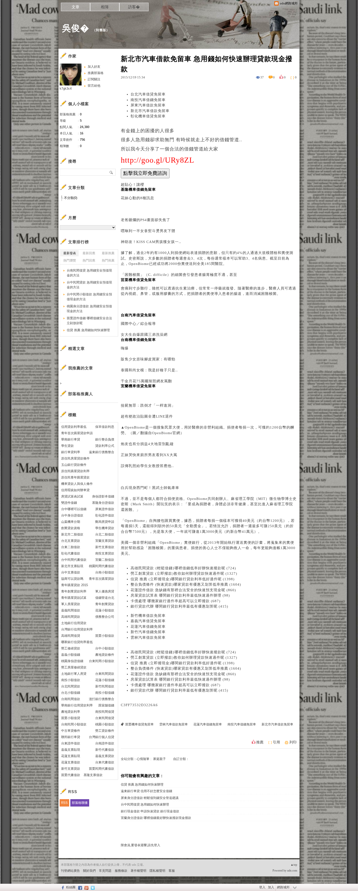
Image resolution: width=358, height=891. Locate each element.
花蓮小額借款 (104, 610)
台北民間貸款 (70, 686)
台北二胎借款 (104, 534)
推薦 (260, 742)
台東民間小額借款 (101, 661)
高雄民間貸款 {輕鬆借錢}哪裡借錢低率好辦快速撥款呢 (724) (183, 568)
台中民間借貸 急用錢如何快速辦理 (145, 804)
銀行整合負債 (104, 439)
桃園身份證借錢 (72, 661)
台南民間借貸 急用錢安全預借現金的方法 (89, 273)
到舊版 (101, 30)
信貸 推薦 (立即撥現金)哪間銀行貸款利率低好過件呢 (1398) (183, 579)
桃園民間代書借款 (101, 566)
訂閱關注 (94, 79)
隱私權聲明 (157, 870)
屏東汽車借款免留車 (148, 105)
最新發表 (69, 253)
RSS (64, 803)
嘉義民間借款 (70, 610)
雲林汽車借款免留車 (148, 637)
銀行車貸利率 (70, 452)
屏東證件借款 (104, 509)
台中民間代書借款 (73, 560)
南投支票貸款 (104, 553)
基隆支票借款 (93, 775)
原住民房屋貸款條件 (75, 458)
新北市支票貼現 (72, 566)
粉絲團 (70, 887)
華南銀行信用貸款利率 (77, 705)
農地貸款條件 (104, 655)
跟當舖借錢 (106, 705)
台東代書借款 (104, 762)
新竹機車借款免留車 (148, 616)
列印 (293, 742)
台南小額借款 (104, 572)
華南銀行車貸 (70, 439)
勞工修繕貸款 (70, 648)
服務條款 (121, 870)
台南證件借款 (104, 743)
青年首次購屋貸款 (101, 579)
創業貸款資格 (70, 528)
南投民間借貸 (104, 711)
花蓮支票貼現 (70, 756)
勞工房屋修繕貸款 (73, 667)
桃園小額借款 (104, 724)
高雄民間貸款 (70, 617)
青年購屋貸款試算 (73, 598)
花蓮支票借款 (70, 762)
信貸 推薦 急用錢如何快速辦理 (142, 784)
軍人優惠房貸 (104, 591)
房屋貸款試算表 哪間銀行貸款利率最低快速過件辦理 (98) (180, 595)
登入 (262, 887)
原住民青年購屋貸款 (75, 477)
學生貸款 (67, 446)
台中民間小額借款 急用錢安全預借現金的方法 (89, 296)
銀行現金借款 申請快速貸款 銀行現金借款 (150, 811)
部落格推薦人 (80, 394)
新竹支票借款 (104, 547)
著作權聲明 (138, 870)
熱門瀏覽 (69, 260)
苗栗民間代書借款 (101, 768)
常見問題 (105, 870)
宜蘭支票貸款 (104, 541)
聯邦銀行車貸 (70, 737)
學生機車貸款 (104, 528)
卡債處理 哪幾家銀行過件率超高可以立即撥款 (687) (175, 601)
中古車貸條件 (70, 730)
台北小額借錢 (70, 692)
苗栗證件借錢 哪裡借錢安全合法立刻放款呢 (89, 320)
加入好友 (94, 66)
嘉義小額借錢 (70, 655)
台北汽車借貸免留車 (148, 94)
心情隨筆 (143, 759)
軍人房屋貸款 (70, 604)
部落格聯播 (80, 803)
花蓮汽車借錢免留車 (148, 626)
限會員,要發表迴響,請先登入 (140, 845)
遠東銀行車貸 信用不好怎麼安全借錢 (146, 791)
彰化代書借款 (70, 553)
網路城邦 (283, 887)
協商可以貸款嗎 (72, 579)
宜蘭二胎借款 (104, 560)
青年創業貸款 (104, 604)
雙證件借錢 (69, 503)
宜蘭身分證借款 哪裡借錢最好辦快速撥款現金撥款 (156, 818)
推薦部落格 (96, 73)
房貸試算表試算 (72, 496)
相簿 (105, 7)
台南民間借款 (70, 699)
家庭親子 (159, 759)
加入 (271, 887)
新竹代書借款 (104, 749)
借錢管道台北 (104, 598)
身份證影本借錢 (103, 496)
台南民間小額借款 (73, 724)
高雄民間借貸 (70, 636)
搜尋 (111, 172)
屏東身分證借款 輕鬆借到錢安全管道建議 (150, 798)
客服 (172, 870)
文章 (75, 7)
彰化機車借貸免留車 (148, 116)
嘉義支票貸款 (104, 756)
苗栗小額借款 (104, 636)
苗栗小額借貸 (70, 718)
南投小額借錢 (104, 692)
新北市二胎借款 (72, 534)
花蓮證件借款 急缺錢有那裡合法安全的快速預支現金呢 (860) (183, 590)
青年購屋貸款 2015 (74, 585)
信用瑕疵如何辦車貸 (75, 490)
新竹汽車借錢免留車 (148, 632)
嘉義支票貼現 (70, 749)
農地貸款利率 (70, 711)
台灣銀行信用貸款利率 (77, 629)
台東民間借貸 (104, 718)
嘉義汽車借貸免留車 (148, 621)
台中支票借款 (70, 572)
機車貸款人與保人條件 (77, 484)
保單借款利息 (104, 427)
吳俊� (75, 28)
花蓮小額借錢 (104, 680)
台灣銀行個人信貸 (101, 737)
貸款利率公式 (104, 446)
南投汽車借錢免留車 (148, 100)
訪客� (134, 7)
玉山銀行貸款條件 (73, 465)
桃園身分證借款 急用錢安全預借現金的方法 (89, 308)
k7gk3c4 (66, 88)
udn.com (292, 870)
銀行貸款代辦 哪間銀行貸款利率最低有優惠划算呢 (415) (179, 606)
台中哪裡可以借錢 (73, 509)
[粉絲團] (62, 887)
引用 (276, 742)
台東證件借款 (70, 743)
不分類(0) (70, 198)
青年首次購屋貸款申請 (77, 433)
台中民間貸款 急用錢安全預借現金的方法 (89, 285)
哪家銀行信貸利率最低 (77, 642)
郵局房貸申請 (104, 522)
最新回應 (89, 253)
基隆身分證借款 (103, 503)
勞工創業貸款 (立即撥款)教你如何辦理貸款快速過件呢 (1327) (184, 573)
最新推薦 (108, 253)
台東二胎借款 (70, 547)
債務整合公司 (104, 617)
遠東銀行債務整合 (101, 452)
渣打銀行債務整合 (101, 699)
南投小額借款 (70, 680)
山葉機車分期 (70, 522)
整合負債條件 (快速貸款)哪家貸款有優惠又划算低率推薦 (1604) (186, 584)
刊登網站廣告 (70, 870)
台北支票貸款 (70, 541)
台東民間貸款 (104, 673)
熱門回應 (89, 260)
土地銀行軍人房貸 (73, 673)
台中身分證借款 (72, 515)
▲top (294, 864)
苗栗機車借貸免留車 (139, 724)
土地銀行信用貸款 (73, 623)
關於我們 (89, 870)
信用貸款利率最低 (73, 427)
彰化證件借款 (104, 515)
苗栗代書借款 (70, 775)
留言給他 (94, 85)
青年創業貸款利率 (73, 591)
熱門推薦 (108, 260)
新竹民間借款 (104, 686)
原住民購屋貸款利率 (75, 471)
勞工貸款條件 (104, 730)
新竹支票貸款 (70, 768)
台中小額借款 (104, 648)
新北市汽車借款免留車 (150, 111)
